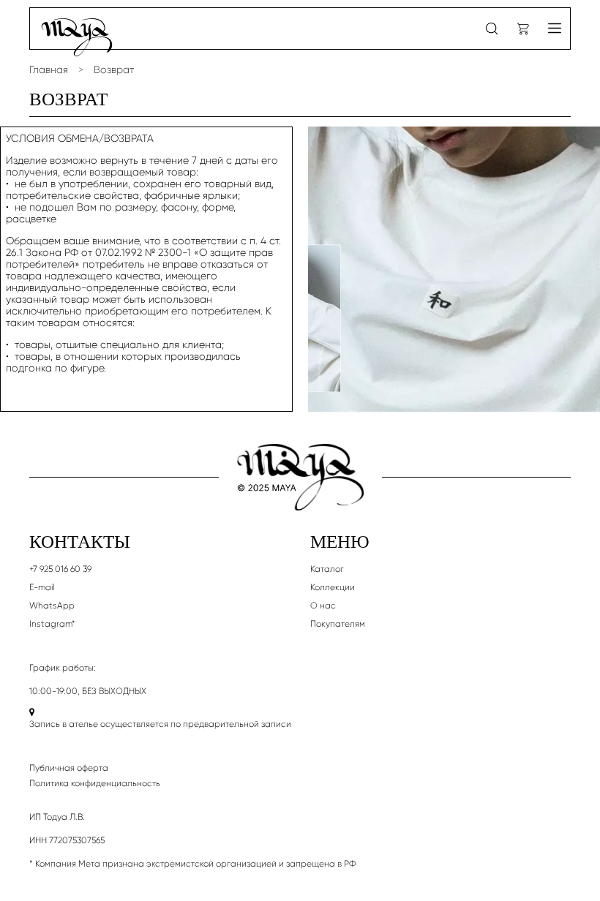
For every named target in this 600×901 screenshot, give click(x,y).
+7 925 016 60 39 (60, 569)
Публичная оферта (68, 768)
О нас (323, 605)
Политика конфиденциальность (94, 783)
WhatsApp (52, 605)
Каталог (327, 569)
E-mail (41, 587)
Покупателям (337, 624)
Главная (48, 69)
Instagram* (52, 624)
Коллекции (332, 587)
